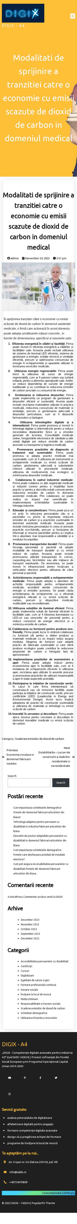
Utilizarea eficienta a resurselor (39, 1017)
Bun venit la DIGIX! (52, 896)
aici (72, 1193)
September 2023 (30, 933)
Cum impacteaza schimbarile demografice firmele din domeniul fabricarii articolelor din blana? (38, 812)
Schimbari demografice (34, 1013)
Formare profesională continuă (38, 984)
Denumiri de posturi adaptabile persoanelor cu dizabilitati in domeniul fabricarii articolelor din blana (40, 840)
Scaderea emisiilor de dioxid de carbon (39, 738)
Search (12, 775)
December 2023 (30, 919)
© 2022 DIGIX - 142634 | (17, 1203)
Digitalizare (27, 975)
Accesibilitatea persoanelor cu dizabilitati (44, 961)
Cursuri (25, 970)
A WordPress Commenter (22, 896)
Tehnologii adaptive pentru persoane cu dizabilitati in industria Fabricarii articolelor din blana (39, 826)
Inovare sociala (29, 989)
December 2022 (30, 938)
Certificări (26, 966)
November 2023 (30, 924)
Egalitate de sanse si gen (35, 980)
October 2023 (29, 929)
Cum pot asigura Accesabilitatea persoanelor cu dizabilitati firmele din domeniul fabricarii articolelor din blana (40, 869)
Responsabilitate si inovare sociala (40, 1003)
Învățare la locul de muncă (36, 994)
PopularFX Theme (43, 1203)
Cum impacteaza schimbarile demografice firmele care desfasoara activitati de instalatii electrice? (39, 855)
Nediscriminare (29, 999)
